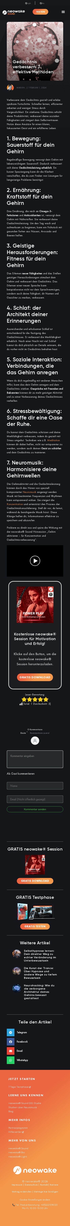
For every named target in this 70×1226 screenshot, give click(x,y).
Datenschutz (31, 1184)
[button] (63, 11)
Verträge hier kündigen (46, 1191)
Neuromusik (29, 492)
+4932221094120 (49, 1205)
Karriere (53, 1184)
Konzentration (15, 504)
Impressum (17, 1184)
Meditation (53, 440)
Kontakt (44, 1184)
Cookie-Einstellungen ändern (35, 1199)
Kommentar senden (35, 809)
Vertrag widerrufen (22, 1191)
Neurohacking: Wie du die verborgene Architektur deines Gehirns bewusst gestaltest (39, 992)
